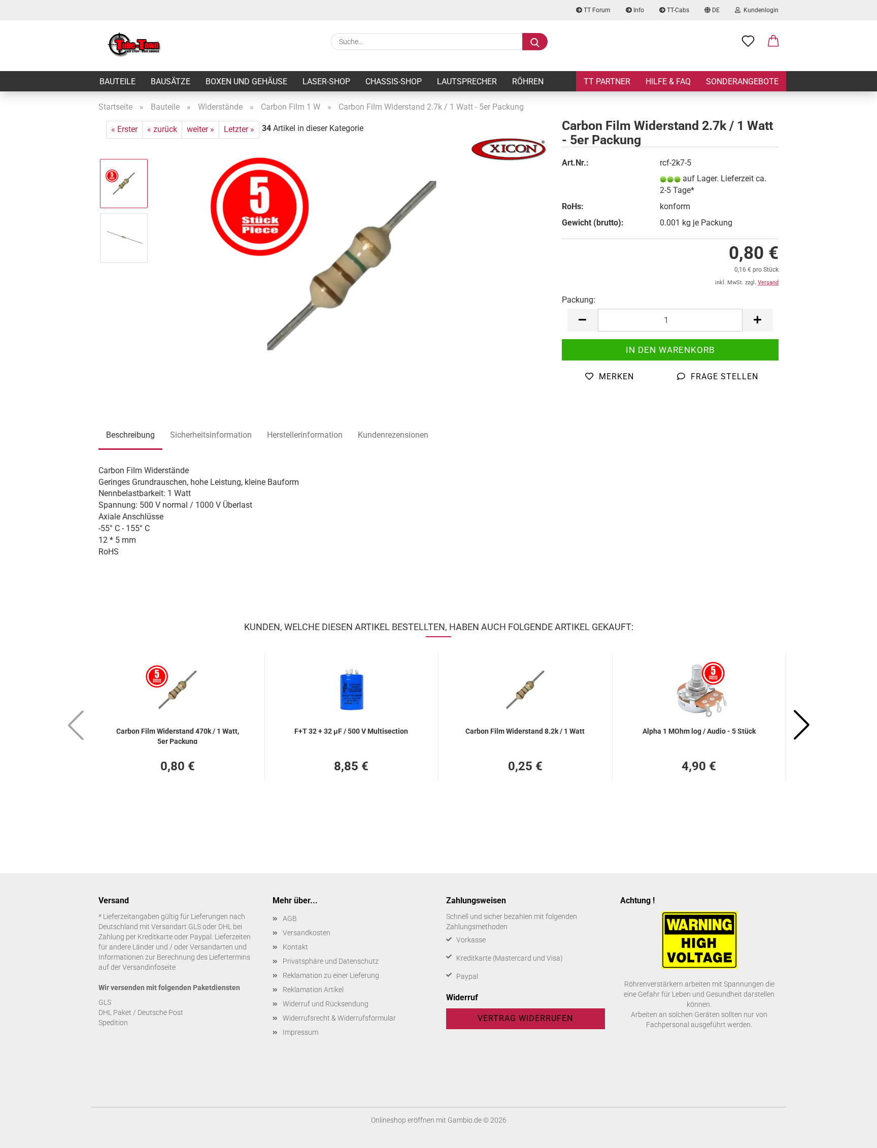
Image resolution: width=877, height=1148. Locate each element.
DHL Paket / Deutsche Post (140, 1012)
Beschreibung (130, 435)
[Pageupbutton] (849, 1132)
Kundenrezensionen (393, 435)
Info (638, 10)
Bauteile (117, 81)
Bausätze (170, 81)
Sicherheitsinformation (211, 435)
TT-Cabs (677, 10)
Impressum (300, 1032)
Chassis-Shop (393, 81)
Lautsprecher (467, 81)
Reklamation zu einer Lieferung (331, 975)
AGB (290, 918)
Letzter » (239, 129)
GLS (104, 1002)
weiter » (200, 129)
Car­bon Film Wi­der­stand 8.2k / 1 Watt (525, 731)
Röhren (528, 81)
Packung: (578, 300)
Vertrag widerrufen (525, 1018)
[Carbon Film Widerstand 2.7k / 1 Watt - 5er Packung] (352, 265)
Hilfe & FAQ (668, 81)
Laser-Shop (326, 81)
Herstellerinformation (305, 435)
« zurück (162, 129)
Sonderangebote (742, 81)
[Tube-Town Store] (134, 45)
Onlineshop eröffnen (402, 1120)
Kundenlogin (759, 10)
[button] (773, 41)
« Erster (124, 129)
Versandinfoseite (149, 967)
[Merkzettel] (748, 41)
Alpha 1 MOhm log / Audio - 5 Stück (699, 731)
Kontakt (295, 947)
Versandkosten (306, 933)
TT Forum (596, 10)
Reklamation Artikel (313, 990)
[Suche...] (535, 41)
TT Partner (607, 81)
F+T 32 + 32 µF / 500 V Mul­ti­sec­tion (351, 731)
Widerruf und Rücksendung (325, 1004)
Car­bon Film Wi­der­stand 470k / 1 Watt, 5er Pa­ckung (177, 735)
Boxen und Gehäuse (246, 81)
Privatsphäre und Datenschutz (331, 961)
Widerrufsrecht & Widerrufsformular (339, 1018)
